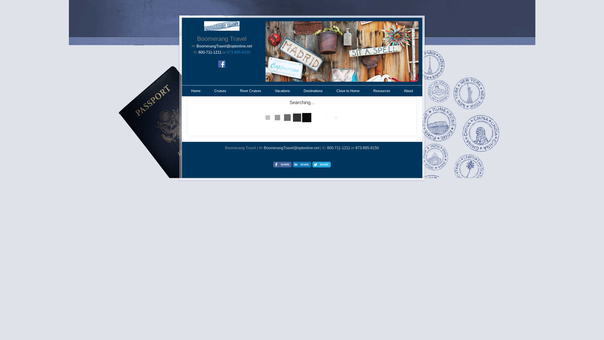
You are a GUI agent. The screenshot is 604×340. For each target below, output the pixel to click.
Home (196, 91)
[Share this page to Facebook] (282, 164)
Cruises (220, 91)
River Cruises (250, 91)
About (408, 91)
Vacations (282, 91)
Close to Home (348, 91)
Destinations (313, 91)
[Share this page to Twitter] (321, 164)
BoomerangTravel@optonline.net (291, 148)
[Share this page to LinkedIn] (302, 164)
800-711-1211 (338, 148)
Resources (381, 91)
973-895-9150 (238, 52)
